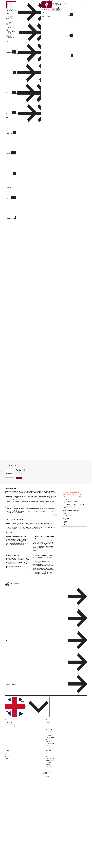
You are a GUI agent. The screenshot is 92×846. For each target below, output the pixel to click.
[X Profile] (5, 696)
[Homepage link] (7, 585)
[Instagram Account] (9, 696)
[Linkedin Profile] (6, 696)
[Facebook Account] (7, 696)
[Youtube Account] (8, 696)
